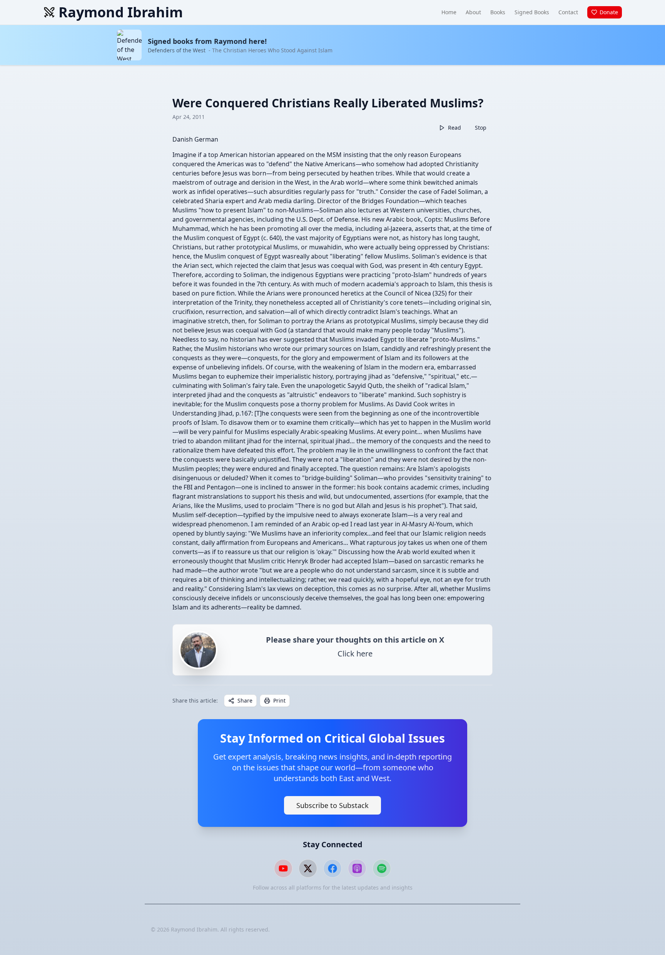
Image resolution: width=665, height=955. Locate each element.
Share (244, 700)
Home (448, 12)
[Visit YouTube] (283, 868)
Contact (568, 12)
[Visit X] (308, 868)
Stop (480, 127)
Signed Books (532, 12)
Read (454, 127)
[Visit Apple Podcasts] (357, 868)
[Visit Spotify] (382, 868)
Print (279, 700)
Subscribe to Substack (332, 805)
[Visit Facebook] (332, 868)
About (473, 12)
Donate (609, 12)
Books (497, 12)
